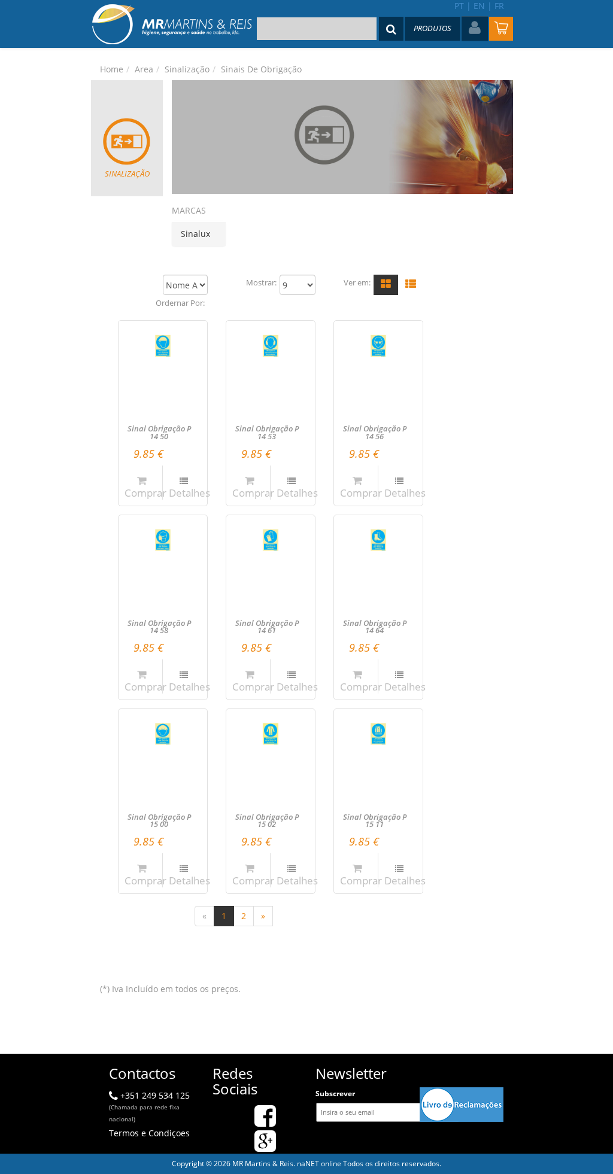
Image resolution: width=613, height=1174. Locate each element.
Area (144, 69)
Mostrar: (261, 283)
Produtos (432, 28)
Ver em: (357, 283)
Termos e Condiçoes (149, 1133)
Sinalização (187, 69)
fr (499, 5)
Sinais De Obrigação (261, 69)
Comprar (145, 493)
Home (111, 69)
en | (483, 5)
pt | (462, 5)
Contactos (142, 1073)
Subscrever (335, 1093)
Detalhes (189, 493)
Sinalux (195, 233)
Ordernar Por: (180, 303)
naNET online (319, 1163)
